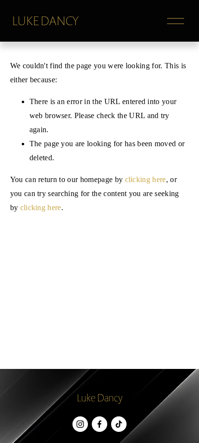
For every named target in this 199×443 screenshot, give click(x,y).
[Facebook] (99, 424)
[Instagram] (80, 424)
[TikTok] (119, 424)
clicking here (145, 179)
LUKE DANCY (45, 21)
